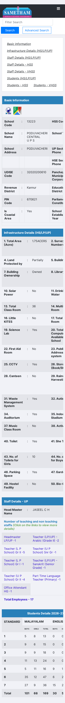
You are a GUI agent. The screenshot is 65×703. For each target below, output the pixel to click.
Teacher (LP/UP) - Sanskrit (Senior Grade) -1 (45, 564)
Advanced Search (37, 30)
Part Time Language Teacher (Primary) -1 (46, 577)
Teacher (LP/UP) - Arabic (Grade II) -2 (46, 538)
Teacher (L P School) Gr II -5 (14, 550)
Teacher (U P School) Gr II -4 (14, 577)
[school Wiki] (8, 110)
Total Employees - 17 (19, 599)
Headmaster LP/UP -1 (12, 538)
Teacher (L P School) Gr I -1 (14, 562)
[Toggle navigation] (58, 8)
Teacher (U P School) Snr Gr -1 (44, 550)
